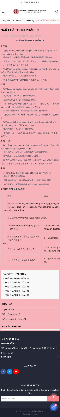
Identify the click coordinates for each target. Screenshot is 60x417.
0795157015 (34, 3)
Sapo (35, 414)
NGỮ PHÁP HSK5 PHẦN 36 (17, 278)
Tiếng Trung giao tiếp (11, 314)
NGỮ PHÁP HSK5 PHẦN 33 (17, 291)
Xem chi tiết (7, 353)
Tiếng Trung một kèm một (14, 319)
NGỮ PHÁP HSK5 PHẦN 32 (17, 295)
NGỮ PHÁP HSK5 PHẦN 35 (17, 283)
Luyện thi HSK (8, 309)
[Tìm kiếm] (57, 12)
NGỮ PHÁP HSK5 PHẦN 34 (17, 287)
